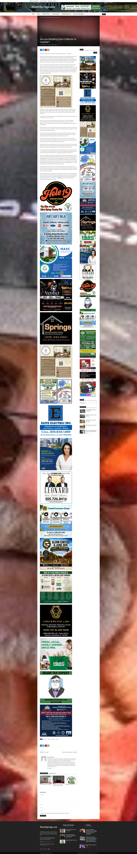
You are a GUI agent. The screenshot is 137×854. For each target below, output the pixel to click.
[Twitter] (43, 50)
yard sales (57, 739)
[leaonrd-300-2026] (88, 279)
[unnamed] (58, 487)
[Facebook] (41, 50)
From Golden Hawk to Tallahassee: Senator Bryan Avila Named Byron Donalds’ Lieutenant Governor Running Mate (91, 831)
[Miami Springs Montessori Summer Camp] (58, 391)
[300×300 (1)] (88, 214)
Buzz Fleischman (43, 44)
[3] (88, 197)
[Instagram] (44, 849)
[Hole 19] (58, 196)
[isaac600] (58, 262)
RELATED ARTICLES (44, 773)
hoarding (53, 739)
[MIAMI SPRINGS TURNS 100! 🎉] (71, 780)
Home (41, 17)
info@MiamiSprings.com (48, 841)
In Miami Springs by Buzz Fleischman (45, 784)
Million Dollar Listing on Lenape (91, 425)
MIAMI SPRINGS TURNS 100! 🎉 (70, 784)
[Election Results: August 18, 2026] (82, 846)
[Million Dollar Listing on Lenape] (82, 426)
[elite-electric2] (58, 421)
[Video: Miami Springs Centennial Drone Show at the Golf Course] (58, 780)
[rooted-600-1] (58, 91)
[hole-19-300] (88, 294)
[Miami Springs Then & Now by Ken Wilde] (82, 421)
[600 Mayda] (58, 454)
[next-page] (42, 787)
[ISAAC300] (88, 153)
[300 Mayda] (88, 263)
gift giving (49, 739)
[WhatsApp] (48, 50)
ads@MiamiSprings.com (44, 845)
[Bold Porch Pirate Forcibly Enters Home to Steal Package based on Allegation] (82, 432)
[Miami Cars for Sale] (88, 396)
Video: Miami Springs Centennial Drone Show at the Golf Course (71, 835)
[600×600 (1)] (58, 720)
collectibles (45, 739)
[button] (107, 1)
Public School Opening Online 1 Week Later (69, 752)
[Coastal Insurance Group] (58, 521)
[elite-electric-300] (88, 104)
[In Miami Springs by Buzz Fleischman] (46, 780)
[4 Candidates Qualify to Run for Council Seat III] (82, 411)
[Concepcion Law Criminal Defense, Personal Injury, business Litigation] (88, 121)
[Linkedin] (50, 768)
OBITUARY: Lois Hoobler (44, 752)
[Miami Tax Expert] (58, 687)
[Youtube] (49, 849)
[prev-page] (40, 787)
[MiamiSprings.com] (43, 7)
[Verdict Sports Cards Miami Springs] (58, 295)
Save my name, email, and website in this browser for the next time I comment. (55, 813)
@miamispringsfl (76, 819)
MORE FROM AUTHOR (52, 773)
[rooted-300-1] (88, 137)
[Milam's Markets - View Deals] (88, 246)
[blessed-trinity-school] (88, 380)
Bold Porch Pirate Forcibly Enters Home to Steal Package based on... (91, 431)
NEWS (44, 17)
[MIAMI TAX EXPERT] (80, 9)
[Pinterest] (46, 50)
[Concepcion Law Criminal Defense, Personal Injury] (58, 621)
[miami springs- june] (58, 654)
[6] (58, 228)
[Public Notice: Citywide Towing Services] (82, 416)
